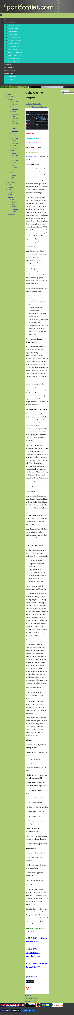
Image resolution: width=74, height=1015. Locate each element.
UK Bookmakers (12, 182)
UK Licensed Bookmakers (15, 128)
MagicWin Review (31, 998)
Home (9, 94)
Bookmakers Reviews (39, 107)
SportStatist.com (31, 977)
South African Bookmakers (15, 153)
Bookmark (28, 995)
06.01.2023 (37, 104)
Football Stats (11, 214)
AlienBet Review (30, 1001)
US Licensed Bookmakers (15, 136)
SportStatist (28, 104)
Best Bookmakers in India (15, 160)
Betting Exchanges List (14, 167)
